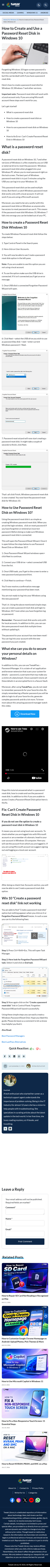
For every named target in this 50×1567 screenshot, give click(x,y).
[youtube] (31, 1500)
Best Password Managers (13, 1036)
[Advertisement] (25, 1161)
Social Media (8, 13)
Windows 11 (32, 13)
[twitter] (9, 1056)
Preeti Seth (42, 1066)
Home (5, 20)
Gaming (20, 13)
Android (44, 13)
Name (9, 1218)
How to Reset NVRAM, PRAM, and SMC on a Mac (24, 1463)
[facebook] (5, 1056)
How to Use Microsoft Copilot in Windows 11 (22, 1381)
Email (9, 1229)
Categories (32, 1493)
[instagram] (18, 1500)
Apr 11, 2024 (20, 1066)
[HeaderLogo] (13, 5)
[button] (38, 5)
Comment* (11, 1207)
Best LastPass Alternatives (14, 1042)
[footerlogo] (25, 1481)
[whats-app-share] (19, 1056)
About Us (12, 1488)
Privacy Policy (37, 1488)
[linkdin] (14, 1056)
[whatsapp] (37, 1500)
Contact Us (24, 1488)
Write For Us (20, 1493)
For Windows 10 (13, 20)
